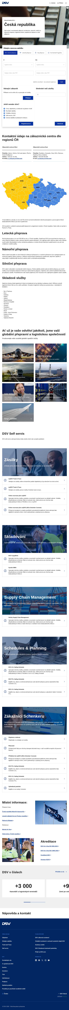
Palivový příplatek (7, 820)
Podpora (4, 981)
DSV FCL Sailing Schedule (16, 679)
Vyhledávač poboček (14, 786)
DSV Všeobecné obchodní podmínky (46, 948)
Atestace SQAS (45, 859)
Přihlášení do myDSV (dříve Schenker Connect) (22, 756)
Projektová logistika (45, 374)
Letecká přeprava (11, 356)
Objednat (5, 937)
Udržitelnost (5, 978)
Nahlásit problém (7, 985)
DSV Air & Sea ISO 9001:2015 (49, 846)
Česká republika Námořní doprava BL (13, 811)
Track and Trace (6, 944)
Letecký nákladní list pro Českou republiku (14, 816)
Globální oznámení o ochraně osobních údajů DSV (50, 941)
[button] (27, 902)
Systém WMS (12, 567)
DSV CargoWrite (13, 555)
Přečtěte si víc (60, 871)
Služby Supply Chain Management (18, 617)
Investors (5, 971)
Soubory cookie (39, 944)
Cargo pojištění (10, 419)
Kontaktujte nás (6, 960)
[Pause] (68, 8)
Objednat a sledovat (14, 737)
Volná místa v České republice (11, 834)
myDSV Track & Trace (14, 478)
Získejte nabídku (7, 941)
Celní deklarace (10, 394)
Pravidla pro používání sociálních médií (13, 988)
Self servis (5, 948)
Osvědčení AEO (45, 855)
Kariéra (4, 967)
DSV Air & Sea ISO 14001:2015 (49, 850)
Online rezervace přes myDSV (17, 495)
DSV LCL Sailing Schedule (16, 667)
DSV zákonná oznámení (42, 937)
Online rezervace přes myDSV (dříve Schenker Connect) (24, 507)
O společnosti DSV (7, 963)
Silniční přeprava (11, 374)
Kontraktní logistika (45, 394)
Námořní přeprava (44, 356)
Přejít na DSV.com (40, 952)
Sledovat (60, 123)
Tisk (3, 974)
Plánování (11, 745)
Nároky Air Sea (6, 829)
